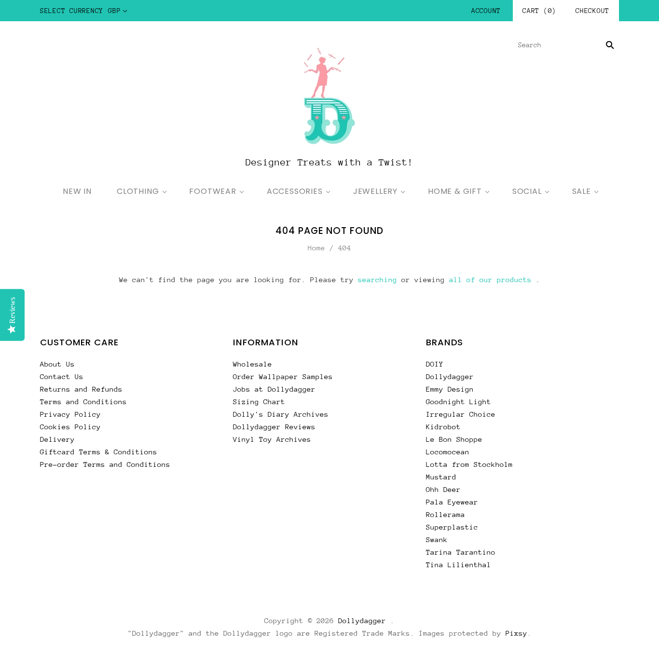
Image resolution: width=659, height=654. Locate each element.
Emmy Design (450, 389)
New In (77, 191)
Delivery (57, 439)
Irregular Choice (460, 414)
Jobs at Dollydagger (274, 389)
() (539, 10)
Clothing (138, 191)
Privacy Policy (70, 414)
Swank (437, 539)
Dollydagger (450, 376)
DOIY (434, 364)
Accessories (295, 191)
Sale (581, 191)
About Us (57, 364)
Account (486, 10)
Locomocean (447, 452)
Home (316, 248)
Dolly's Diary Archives (281, 414)
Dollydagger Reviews (274, 426)
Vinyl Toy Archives (272, 439)
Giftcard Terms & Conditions (98, 452)
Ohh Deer (443, 489)
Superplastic (452, 527)
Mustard (441, 477)
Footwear (212, 191)
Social (527, 191)
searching (377, 279)
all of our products (490, 279)
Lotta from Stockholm (469, 464)
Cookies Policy (70, 426)
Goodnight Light (458, 401)
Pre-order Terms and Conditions (105, 464)
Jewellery (375, 191)
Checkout (592, 10)
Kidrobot (443, 426)
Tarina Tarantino (460, 552)
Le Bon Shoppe (454, 439)
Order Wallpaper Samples (283, 376)
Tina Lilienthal (458, 564)
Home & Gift (455, 191)
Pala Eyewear (452, 502)
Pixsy (516, 633)
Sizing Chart (259, 401)
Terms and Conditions (83, 401)
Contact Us (61, 376)
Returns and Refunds (81, 389)
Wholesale (252, 364)
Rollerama (445, 514)
